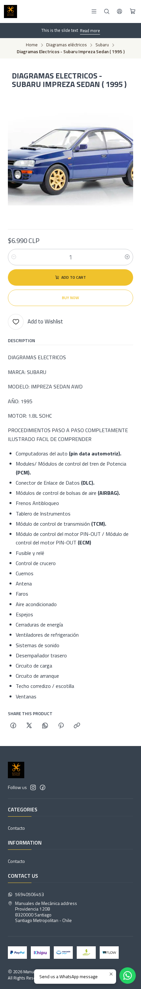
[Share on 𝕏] (29, 726)
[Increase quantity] (127, 257)
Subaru (102, 45)
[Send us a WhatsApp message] (127, 975)
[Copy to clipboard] (76, 726)
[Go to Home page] (10, 11)
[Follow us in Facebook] (42, 787)
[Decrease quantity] (13, 257)
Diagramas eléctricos (66, 45)
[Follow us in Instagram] (33, 787)
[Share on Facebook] (13, 726)
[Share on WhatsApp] (45, 726)
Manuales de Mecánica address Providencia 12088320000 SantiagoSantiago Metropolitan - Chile (46, 912)
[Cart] (132, 11)
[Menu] (94, 11)
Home (32, 45)
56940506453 (29, 894)
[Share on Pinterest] (61, 726)
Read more (90, 30)
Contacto (16, 827)
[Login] (119, 11)
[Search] (106, 11)
